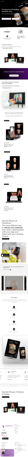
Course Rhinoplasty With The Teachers (21, 446)
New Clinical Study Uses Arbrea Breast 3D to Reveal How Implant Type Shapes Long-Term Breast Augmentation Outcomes (12, 284)
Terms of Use (16, 431)
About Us (16, 424)
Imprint (16, 430)
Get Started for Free (4, 442)
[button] (26, 1)
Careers (16, 427)
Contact (16, 433)
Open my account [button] (6, 269)
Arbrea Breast (4, 445)
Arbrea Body (3, 448)
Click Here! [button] (11, 455)
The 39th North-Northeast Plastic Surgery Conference (21, 449)
